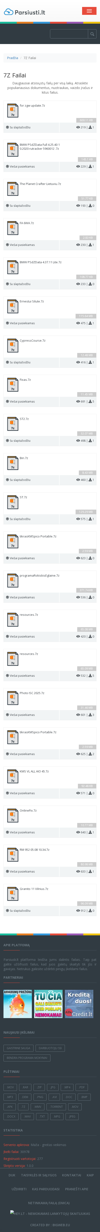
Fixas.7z (25, 380)
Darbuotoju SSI (50, 1048)
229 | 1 (87, 166)
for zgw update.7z (32, 106)
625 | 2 (87, 754)
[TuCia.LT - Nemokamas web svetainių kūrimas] (49, 1004)
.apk (10, 1107)
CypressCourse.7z (33, 341)
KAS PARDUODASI (46, 1189)
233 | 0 (87, 284)
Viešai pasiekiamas (22, 166)
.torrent (56, 1107)
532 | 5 (87, 676)
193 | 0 (87, 206)
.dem (25, 1097)
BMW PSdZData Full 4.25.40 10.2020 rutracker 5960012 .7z (40, 147)
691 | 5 (87, 401)
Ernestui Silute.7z (32, 301)
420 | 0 (87, 636)
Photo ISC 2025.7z (32, 693)
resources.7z (29, 615)
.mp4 (67, 1087)
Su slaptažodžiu (20, 127)
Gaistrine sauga (18, 1048)
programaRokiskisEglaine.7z (40, 576)
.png (40, 1097)
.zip (39, 1087)
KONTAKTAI (71, 1175)
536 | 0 (87, 597)
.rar (25, 1087)
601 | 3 (87, 715)
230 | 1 (87, 245)
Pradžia (12, 58)
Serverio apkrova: (16, 1145)
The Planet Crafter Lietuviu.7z (40, 184)
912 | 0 (87, 911)
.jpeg (72, 1116)
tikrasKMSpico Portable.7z (38, 536)
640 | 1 (87, 832)
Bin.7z (24, 458)
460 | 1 (87, 480)
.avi (54, 1097)
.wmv (37, 1107)
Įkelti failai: (11, 1151)
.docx (11, 1116)
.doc (68, 1097)
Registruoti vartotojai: (19, 1158)
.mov (10, 1087)
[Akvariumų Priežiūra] (18, 1004)
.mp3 (10, 1097)
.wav (27, 1116)
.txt (42, 1116)
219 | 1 (87, 127)
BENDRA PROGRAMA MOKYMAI (27, 1058)
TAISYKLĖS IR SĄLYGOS (39, 1175)
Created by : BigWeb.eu (50, 1225)
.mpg (56, 1116)
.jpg (52, 1087)
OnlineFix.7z (28, 811)
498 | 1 (87, 441)
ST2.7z (24, 419)
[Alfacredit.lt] (80, 1004)
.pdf (82, 1087)
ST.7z (23, 497)
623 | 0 (87, 558)
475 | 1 (87, 323)
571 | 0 (87, 793)
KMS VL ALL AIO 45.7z (34, 771)
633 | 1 (87, 871)
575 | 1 (87, 519)
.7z (23, 1107)
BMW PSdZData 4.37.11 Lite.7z (41, 262)
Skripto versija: (14, 1165)
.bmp (84, 1097)
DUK (12, 1175)
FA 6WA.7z (27, 223)
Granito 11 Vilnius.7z (34, 889)
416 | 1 (87, 362)
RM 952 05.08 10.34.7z (35, 850)
